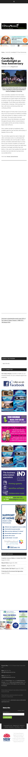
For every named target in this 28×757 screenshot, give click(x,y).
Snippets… (4, 565)
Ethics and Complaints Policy (16, 682)
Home (2, 52)
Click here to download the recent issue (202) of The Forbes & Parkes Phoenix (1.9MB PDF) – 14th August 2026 (13, 320)
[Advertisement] (14, 177)
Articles (8, 156)
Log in (22, 727)
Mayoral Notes (5, 563)
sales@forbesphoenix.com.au (8, 677)
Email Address (6, 712)
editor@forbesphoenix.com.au (8, 672)
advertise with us (6, 684)
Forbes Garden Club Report (8, 568)
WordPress (17, 727)
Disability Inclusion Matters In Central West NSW (13, 558)
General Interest (14, 156)
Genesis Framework (9, 727)
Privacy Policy (9, 680)
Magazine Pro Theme (18, 725)
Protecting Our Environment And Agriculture (12, 571)
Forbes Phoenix (14, 26)
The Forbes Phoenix (6, 373)
